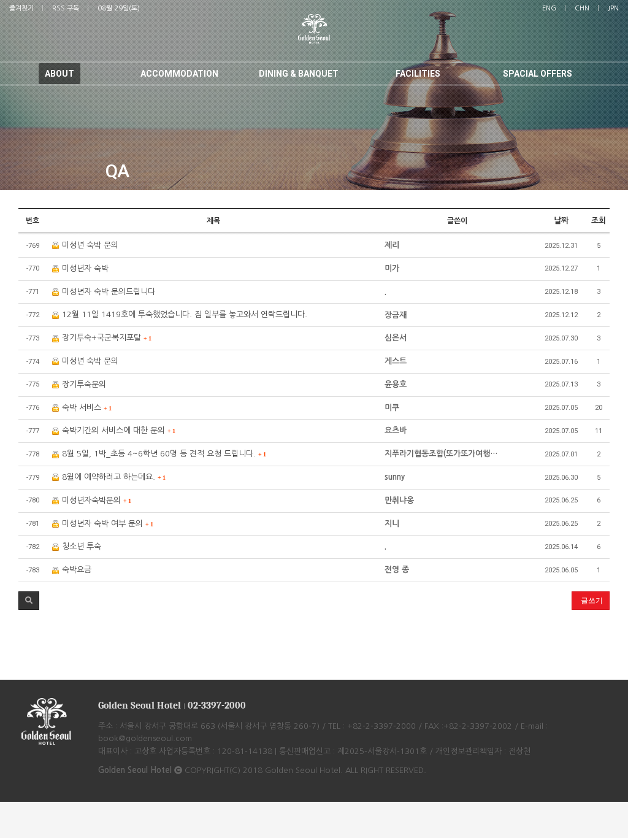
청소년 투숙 (80, 546)
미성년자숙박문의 (95, 500)
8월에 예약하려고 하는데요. (112, 477)
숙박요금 (75, 570)
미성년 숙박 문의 (88, 245)
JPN (613, 8)
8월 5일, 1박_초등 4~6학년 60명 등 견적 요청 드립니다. (162, 454)
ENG (549, 8)
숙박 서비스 (85, 408)
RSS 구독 (65, 8)
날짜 (561, 221)
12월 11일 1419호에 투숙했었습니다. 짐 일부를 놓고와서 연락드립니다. (183, 314)
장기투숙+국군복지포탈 (105, 338)
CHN (582, 8)
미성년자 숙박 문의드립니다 (107, 292)
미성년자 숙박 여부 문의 (106, 524)
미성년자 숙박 (84, 268)
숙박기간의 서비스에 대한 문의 (117, 430)
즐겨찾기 (21, 8)
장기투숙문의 (82, 384)
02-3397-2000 (217, 705)
